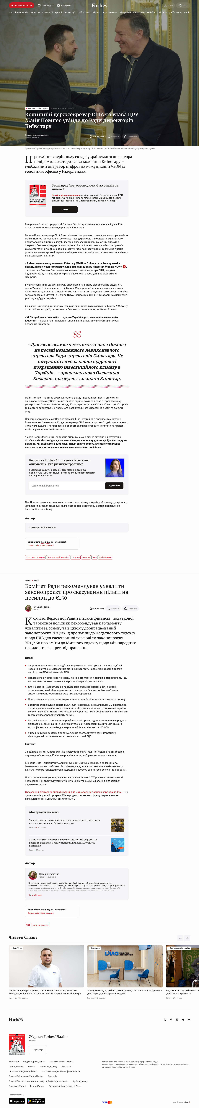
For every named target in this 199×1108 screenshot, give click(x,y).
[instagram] (177, 1020)
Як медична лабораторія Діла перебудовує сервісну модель (124, 992)
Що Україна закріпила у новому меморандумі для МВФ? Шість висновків (63, 842)
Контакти (14, 1061)
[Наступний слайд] (187, 938)
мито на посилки (40, 925)
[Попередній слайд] (180, 938)
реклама (86, 557)
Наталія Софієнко (42, 607)
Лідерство (125, 12)
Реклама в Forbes (17, 1086)
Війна (96, 12)
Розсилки (66, 1066)
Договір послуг (16, 1066)
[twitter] (165, 1020)
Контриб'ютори (172, 12)
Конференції (66, 5)
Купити (64, 209)
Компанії (47, 12)
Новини (35, 12)
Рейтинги (139, 12)
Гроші (58, 12)
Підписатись (114, 485)
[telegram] (183, 1020)
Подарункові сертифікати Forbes (65, 1086)
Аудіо (187, 12)
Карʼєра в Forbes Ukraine (61, 1061)
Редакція (52, 1076)
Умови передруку (48, 1066)
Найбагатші (154, 12)
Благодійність (37, 1086)
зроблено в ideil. (181, 1102)
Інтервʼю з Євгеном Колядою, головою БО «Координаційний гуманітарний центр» (45, 992)
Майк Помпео (105, 557)
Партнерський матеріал (37, 135)
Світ (104, 12)
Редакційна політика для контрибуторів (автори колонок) (38, 1081)
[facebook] (171, 1020)
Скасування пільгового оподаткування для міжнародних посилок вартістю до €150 (73, 792)
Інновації (69, 12)
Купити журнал (48, 5)
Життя (113, 12)
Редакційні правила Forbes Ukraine (26, 1076)
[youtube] (189, 1020)
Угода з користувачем (34, 1061)
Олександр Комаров (35, 557)
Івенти (31, 1066)
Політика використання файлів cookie (61, 1071)
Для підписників (18, 12)
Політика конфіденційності (23, 1071)
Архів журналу (80, 1081)
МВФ (28, 925)
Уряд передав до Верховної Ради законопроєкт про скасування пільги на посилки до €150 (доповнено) (64, 821)
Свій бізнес (84, 12)
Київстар (75, 557)
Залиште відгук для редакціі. (41, 545)
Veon (94, 557)
